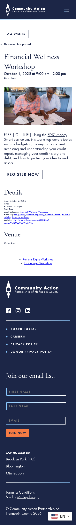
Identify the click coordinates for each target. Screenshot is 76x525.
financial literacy (53, 214)
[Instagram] (18, 310)
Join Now (17, 433)
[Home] (25, 9)
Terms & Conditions (20, 492)
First (8, 397)
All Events (16, 34)
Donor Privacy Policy (31, 351)
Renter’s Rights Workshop (38, 259)
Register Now (23, 174)
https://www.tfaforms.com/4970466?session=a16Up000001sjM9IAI (26, 221)
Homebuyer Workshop (38, 263)
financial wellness (20, 217)
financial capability (35, 214)
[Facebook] (8, 310)
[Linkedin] (27, 310)
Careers (18, 336)
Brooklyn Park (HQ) (20, 459)
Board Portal (23, 329)
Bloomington (15, 466)
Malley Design (28, 497)
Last (8, 411)
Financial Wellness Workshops (33, 212)
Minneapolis (15, 473)
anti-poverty (19, 214)
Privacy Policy (24, 344)
